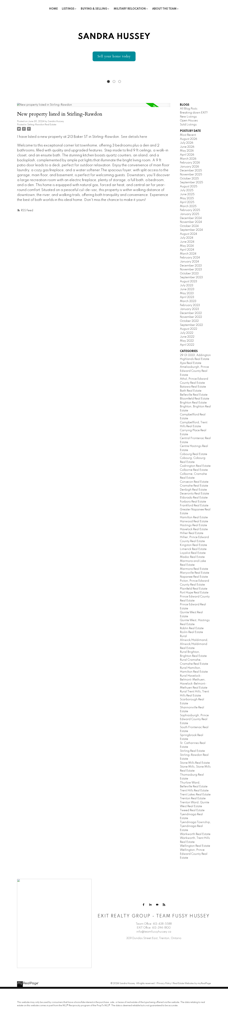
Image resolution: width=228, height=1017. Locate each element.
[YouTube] (157, 904)
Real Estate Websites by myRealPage (192, 983)
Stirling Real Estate (192, 751)
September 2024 (191, 230)
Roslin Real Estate (191, 632)
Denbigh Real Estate (193, 489)
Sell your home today (114, 56)
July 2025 (186, 190)
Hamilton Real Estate (194, 517)
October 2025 (189, 178)
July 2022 (186, 333)
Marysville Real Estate (194, 572)
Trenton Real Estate (193, 798)
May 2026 (187, 150)
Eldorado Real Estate (194, 497)
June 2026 (187, 147)
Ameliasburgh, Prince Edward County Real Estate (194, 371)
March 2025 (188, 206)
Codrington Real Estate (195, 466)
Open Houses (189, 120)
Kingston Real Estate (193, 545)
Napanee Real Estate (194, 576)
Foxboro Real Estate (193, 501)
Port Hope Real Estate (194, 592)
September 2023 (191, 277)
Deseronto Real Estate (194, 493)
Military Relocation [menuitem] (130, 8)
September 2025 (191, 182)
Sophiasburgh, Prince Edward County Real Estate (194, 719)
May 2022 (187, 340)
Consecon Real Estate (194, 482)
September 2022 (191, 325)
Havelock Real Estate (194, 529)
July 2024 (186, 237)
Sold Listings (188, 124)
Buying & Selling (94, 8)
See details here (134, 137)
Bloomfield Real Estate (194, 398)
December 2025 (191, 170)
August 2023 (188, 281)
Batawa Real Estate (193, 386)
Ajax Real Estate (190, 363)
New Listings (188, 116)
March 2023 (188, 301)
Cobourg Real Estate (193, 454)
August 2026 (188, 139)
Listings (68, 8)
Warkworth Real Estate (195, 834)
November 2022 (191, 317)
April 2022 (187, 344)
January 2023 (189, 309)
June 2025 (187, 194)
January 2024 (189, 261)
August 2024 (188, 234)
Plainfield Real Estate (193, 588)
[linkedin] (150, 904)
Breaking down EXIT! (194, 112)
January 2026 (189, 166)
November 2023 (191, 269)
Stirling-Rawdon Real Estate (41, 125)
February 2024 (190, 257)
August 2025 (188, 186)
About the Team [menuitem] (164, 8)
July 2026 (186, 143)
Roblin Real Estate (192, 628)
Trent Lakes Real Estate (195, 794)
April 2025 (187, 202)
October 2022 (189, 321)
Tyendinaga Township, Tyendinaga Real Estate (195, 826)
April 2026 (187, 154)
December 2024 (191, 218)
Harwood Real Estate (194, 521)
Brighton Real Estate (193, 402)
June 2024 (187, 241)
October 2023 (189, 273)
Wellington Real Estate (195, 846)
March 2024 (188, 253)
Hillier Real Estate (191, 533)
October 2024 (189, 226)
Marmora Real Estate (194, 569)
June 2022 (187, 336)
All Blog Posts (188, 108)
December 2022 (191, 313)
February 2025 (190, 210)
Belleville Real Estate (194, 394)
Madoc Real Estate (192, 557)
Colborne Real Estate (194, 470)
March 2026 (188, 158)
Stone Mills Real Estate (195, 763)
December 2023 (191, 265)
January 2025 (189, 214)
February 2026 (190, 162)
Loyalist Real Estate (193, 553)
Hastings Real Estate (193, 525)
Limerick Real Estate (193, 549)
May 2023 (187, 293)
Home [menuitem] (53, 8)
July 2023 (186, 285)
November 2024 (191, 222)
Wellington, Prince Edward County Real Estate (193, 854)
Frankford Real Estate (194, 505)
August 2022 (188, 329)
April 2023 (187, 297)
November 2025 (191, 174)
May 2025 (187, 198)
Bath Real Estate (190, 390)
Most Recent (188, 135)
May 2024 (187, 246)
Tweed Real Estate (192, 810)
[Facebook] (143, 904)
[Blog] (164, 904)
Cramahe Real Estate (194, 485)
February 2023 (190, 305)
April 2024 (187, 249)
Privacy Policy (164, 983)
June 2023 (187, 289)
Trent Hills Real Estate (194, 790)
